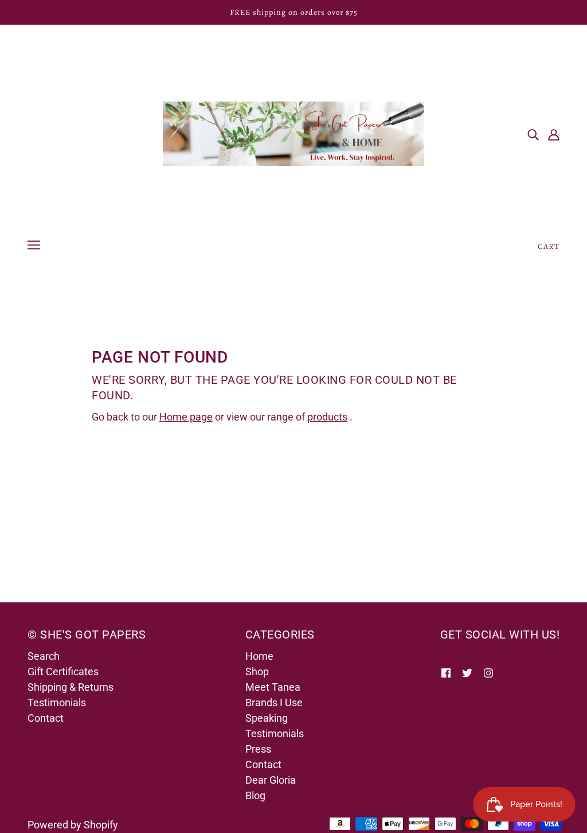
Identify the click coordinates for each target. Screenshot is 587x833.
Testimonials (57, 702)
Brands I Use (274, 702)
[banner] (293, 133)
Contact (46, 718)
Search (44, 656)
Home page (186, 417)
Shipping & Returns (71, 687)
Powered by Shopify (73, 825)
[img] (533, 134)
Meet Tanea (272, 687)
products (327, 417)
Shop (257, 671)
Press (258, 749)
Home (259, 656)
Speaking (266, 718)
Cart (548, 246)
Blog (255, 795)
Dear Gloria (270, 780)
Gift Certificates (63, 671)
